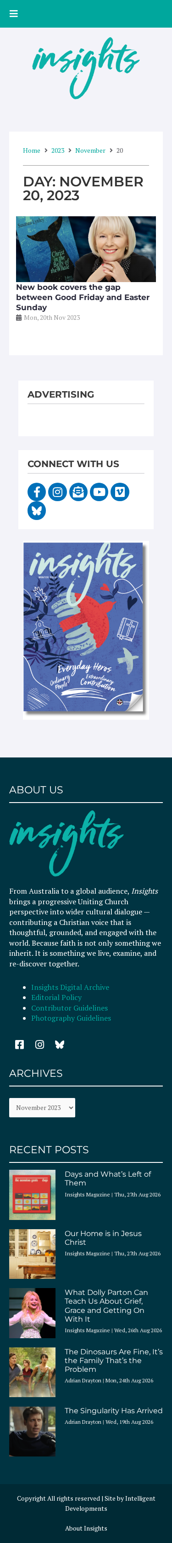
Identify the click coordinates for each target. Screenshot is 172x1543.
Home (31, 150)
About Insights (86, 1528)
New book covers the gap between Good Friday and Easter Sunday (83, 297)
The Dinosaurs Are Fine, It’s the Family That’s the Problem (114, 1360)
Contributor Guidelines (69, 1008)
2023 (57, 150)
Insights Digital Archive (70, 987)
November (90, 150)
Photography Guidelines (71, 1018)
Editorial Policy (57, 997)
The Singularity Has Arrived (114, 1410)
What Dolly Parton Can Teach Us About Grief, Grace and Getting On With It (106, 1305)
